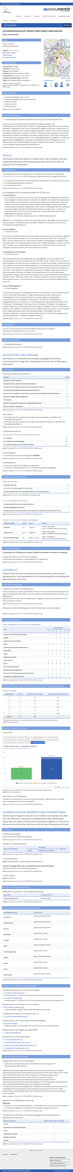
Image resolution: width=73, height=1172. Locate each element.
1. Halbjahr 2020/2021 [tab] (10, 737)
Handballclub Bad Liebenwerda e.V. (16, 1042)
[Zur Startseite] (57, 10)
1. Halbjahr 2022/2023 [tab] (10, 740)
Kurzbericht (27, 331)
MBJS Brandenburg (55, 1160)
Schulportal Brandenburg (57, 1163)
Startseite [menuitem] (18, 16)
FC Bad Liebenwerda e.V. (12, 1040)
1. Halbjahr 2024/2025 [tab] (10, 742)
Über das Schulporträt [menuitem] (48, 16)
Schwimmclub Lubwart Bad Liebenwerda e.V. (19, 1045)
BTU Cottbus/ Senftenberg (13, 1007)
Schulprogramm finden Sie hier (13, 176)
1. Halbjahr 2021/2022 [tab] (38, 737)
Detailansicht (14, 21)
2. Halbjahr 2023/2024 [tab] (52, 740)
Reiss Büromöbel (10, 1024)
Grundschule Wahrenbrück (13, 993)
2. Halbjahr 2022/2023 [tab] (24, 740)
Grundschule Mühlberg (12, 998)
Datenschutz (58, 1171)
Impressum (66, 1171)
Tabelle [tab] (67, 787)
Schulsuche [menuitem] (27, 16)
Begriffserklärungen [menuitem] (64, 16)
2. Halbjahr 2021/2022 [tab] (52, 737)
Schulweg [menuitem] (36, 16)
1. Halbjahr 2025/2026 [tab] (38, 742)
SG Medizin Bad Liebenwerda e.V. (15, 1048)
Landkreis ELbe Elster (11, 1033)
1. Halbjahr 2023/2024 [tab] (38, 740)
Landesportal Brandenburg (58, 1166)
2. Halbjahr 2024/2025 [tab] (24, 742)
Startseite (5, 21)
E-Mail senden (7, 55)
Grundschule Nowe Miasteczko (15, 1017)
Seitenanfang (37, 1150)
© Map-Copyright (65, 78)
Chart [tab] (59, 787)
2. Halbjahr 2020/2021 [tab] (24, 737)
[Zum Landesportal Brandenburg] (7, 9)
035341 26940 (13, 51)
